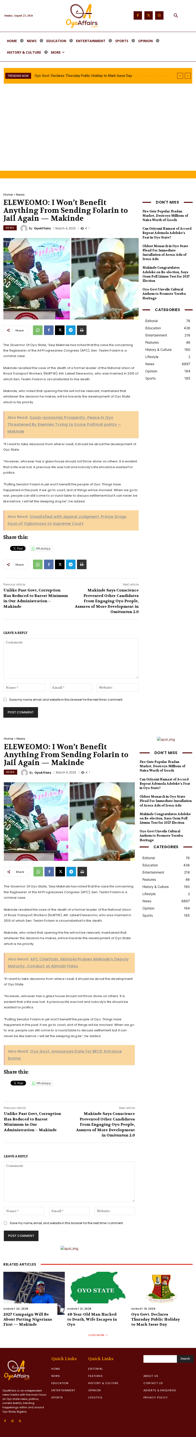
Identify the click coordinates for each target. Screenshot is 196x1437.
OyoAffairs (42, 228)
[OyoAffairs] (24, 228)
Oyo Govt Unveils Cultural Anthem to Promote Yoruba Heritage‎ (164, 293)
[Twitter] (148, 15)
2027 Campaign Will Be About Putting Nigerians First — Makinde (27, 1319)
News (20, 194)
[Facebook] (138, 15)
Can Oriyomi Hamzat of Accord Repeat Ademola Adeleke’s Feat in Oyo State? (166, 233)
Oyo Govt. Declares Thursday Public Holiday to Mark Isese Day (155, 1319)
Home (8, 194)
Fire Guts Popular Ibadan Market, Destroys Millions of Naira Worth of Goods (165, 215)
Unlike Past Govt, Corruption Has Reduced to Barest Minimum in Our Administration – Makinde (35, 598)
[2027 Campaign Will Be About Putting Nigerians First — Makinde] (34, 1293)
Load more (96, 1335)
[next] (188, 76)
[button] (176, 16)
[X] (60, 330)
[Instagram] (159, 15)
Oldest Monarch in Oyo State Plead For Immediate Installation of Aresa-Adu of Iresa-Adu (165, 252)
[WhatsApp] (38, 330)
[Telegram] (71, 330)
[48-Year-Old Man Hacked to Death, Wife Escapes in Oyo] (98, 1293)
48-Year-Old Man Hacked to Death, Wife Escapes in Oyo (92, 1319)
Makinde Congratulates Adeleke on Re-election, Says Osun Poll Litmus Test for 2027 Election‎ (166, 274)
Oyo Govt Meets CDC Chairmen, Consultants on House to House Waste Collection (99, 76)
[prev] (180, 76)
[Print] (82, 330)
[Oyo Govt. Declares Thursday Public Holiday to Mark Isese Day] (162, 1293)
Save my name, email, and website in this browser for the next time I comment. (66, 700)
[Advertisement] (98, 134)
